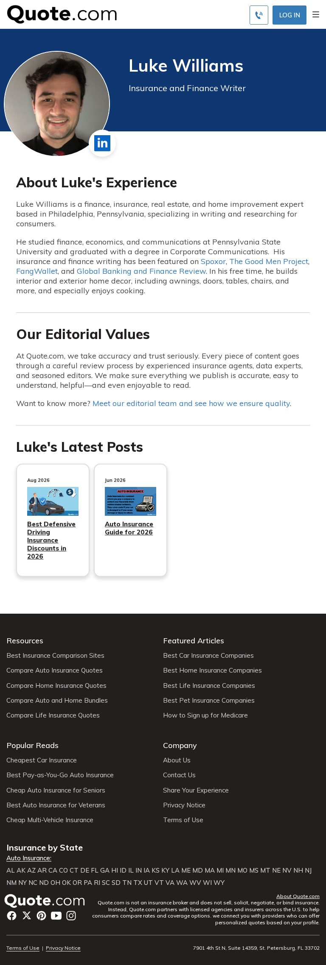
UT (148, 883)
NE (276, 870)
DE (84, 870)
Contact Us (179, 775)
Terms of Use (183, 820)
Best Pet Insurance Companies (209, 700)
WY (219, 883)
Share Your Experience (196, 790)
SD (116, 883)
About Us (177, 760)
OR (77, 883)
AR (42, 870)
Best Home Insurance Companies (212, 670)
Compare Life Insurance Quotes (53, 715)
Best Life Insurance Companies (209, 686)
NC (32, 883)
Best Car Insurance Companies (208, 655)
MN (230, 870)
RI (97, 883)
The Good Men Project (268, 261)
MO (242, 870)
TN (127, 883)
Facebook (11, 915)
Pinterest (41, 915)
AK (21, 870)
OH (55, 883)
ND (44, 883)
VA (170, 883)
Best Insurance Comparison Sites (55, 655)
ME (186, 870)
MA (210, 870)
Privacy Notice (184, 805)
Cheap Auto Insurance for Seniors (55, 790)
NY (22, 883)
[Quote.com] (58, 13)
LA (175, 870)
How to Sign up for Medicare (205, 715)
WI (207, 883)
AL (10, 870)
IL (131, 870)
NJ (308, 870)
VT (159, 883)
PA (88, 883)
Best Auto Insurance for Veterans (55, 805)
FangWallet (37, 271)
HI (114, 870)
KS (156, 870)
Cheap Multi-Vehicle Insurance (49, 820)
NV (287, 870)
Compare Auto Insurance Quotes (54, 670)
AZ (31, 870)
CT (74, 870)
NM (11, 883)
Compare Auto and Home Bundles (57, 700)
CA (52, 870)
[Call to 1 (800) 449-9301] (259, 15)
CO (63, 870)
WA (182, 883)
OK (66, 883)
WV (195, 883)
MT (265, 870)
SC (106, 883)
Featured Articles (193, 640)
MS (254, 870)
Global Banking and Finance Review (141, 271)
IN (138, 870)
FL (94, 870)
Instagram (71, 915)
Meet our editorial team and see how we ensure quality (191, 403)
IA (146, 870)
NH (298, 870)
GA (105, 870)
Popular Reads (32, 745)
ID (123, 870)
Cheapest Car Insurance (41, 760)
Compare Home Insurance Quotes (56, 686)
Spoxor (213, 261)
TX (137, 883)
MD (197, 870)
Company (180, 745)
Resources (24, 640)
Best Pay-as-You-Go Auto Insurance (60, 775)
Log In (289, 15)
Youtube (56, 915)
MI (220, 870)
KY (165, 870)
